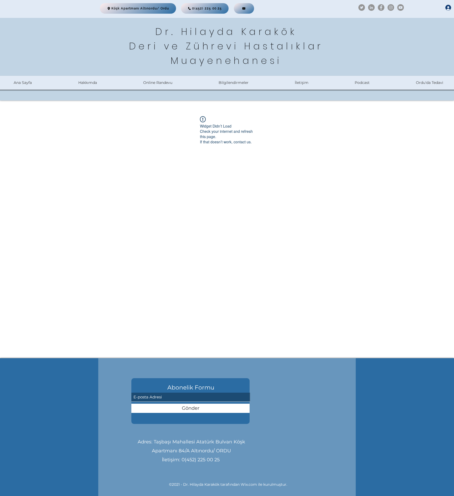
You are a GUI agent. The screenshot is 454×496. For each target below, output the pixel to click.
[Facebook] (381, 7)
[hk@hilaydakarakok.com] (244, 8)
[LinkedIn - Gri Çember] (371, 7)
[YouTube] (400, 7)
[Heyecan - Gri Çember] (361, 7)
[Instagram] (391, 7)
